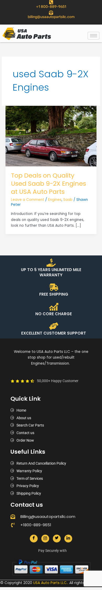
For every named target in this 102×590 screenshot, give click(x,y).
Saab (67, 199)
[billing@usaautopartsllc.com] (51, 12)
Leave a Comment (27, 199)
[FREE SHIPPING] (53, 287)
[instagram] (45, 538)
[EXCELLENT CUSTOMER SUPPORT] (53, 326)
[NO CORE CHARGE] (53, 306)
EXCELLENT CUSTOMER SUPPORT (53, 333)
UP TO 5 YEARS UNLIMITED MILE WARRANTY (51, 272)
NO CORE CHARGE (53, 314)
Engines (54, 199)
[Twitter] (57, 538)
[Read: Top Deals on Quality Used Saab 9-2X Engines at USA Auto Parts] (51, 135)
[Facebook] (34, 538)
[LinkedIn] (68, 538)
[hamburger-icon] (93, 35)
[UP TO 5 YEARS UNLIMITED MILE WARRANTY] (51, 262)
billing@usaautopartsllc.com (51, 17)
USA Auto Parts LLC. (50, 582)
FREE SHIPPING (53, 294)
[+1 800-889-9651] (51, 2)
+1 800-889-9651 (51, 6)
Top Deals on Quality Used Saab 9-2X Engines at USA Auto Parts (48, 183)
